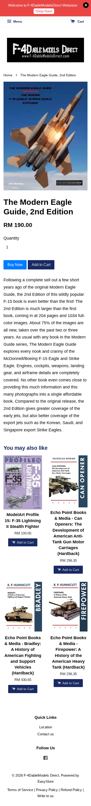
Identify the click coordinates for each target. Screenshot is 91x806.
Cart (80, 21)
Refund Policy (71, 790)
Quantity (11, 238)
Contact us (45, 734)
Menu (17, 21)
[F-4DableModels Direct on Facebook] (45, 759)
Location (45, 727)
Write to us (45, 796)
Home (8, 75)
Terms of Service (20, 790)
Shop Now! (43, 11)
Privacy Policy (47, 790)
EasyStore (46, 781)
